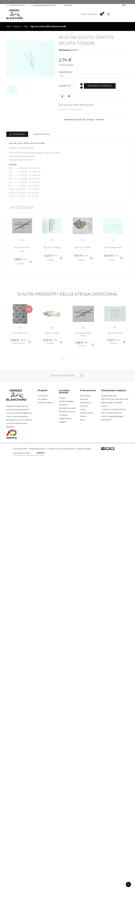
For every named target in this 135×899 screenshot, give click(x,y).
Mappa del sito (65, 418)
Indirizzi (83, 416)
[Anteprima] (19, 272)
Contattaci (66, 5)
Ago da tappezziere (113, 247)
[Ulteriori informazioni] (24, 272)
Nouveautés (43, 396)
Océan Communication (65, 449)
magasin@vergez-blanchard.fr (43, 5)
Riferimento (65, 50)
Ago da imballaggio (52, 247)
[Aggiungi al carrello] (31, 260)
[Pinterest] (69, 96)
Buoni (82, 420)
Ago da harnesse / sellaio (83, 334)
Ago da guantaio (115, 333)
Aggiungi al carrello (100, 86)
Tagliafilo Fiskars (51, 333)
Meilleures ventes (45, 402)
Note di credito (86, 413)
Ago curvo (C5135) (82, 247)
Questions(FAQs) (41, 134)
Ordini (82, 409)
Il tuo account (88, 390)
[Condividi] (62, 96)
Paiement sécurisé (67, 411)
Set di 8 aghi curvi (20, 333)
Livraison (62, 398)
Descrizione (18, 134)
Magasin (62, 422)
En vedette (42, 399)
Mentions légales (66, 401)
